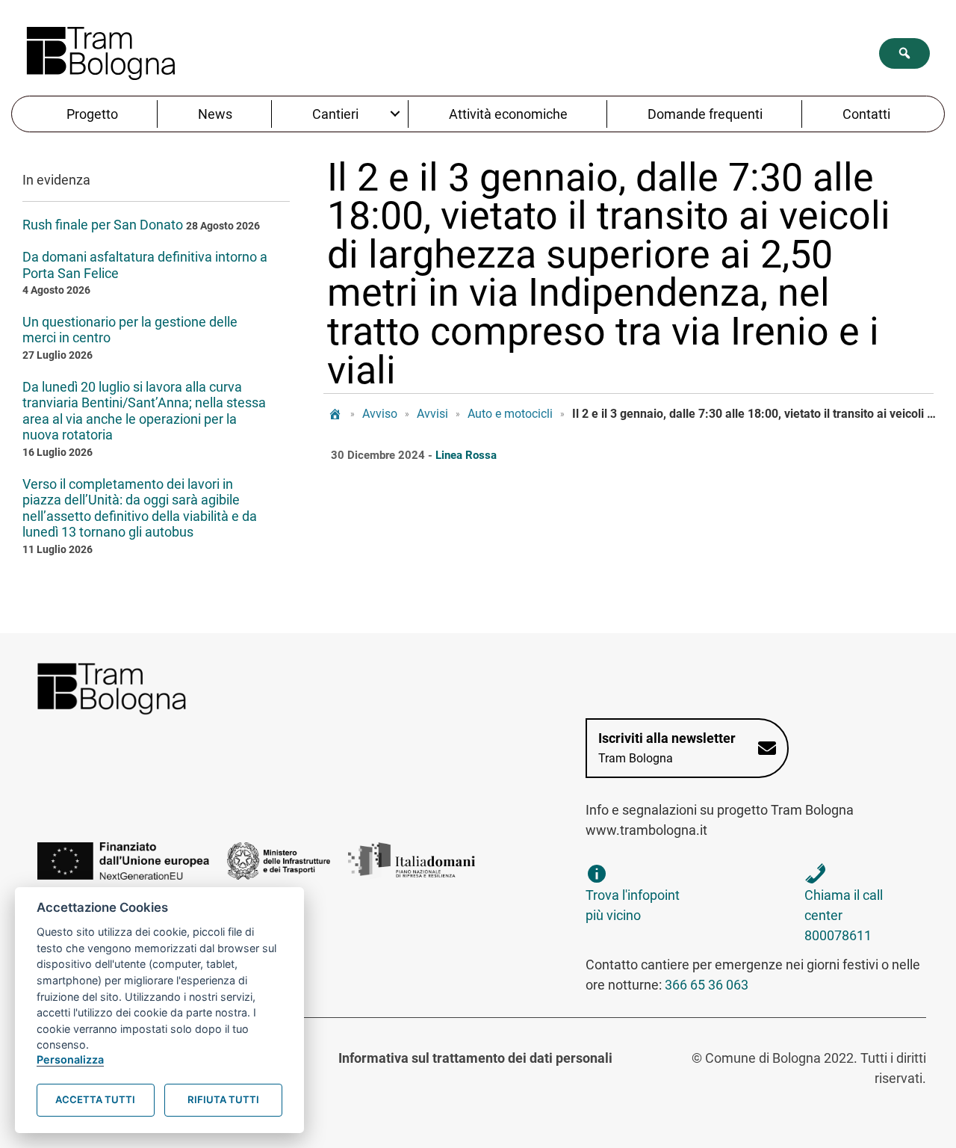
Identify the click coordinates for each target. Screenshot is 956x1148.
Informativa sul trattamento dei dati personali (475, 1058)
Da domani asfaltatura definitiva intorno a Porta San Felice (144, 265)
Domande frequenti (705, 114)
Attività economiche (508, 114)
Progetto (92, 114)
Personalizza (70, 1059)
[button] (904, 53)
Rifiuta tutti (223, 1099)
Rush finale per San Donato (102, 224)
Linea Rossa (466, 455)
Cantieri (335, 114)
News (215, 114)
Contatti (866, 114)
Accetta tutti (95, 1099)
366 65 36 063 (706, 985)
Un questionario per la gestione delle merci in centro (130, 330)
